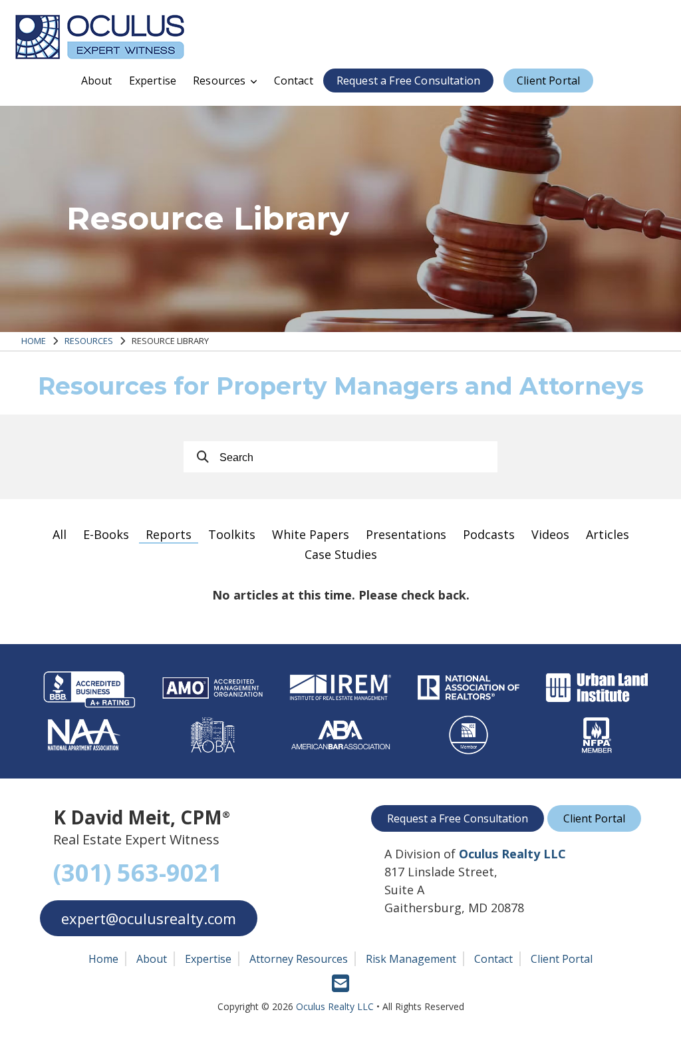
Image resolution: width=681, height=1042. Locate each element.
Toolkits (231, 534)
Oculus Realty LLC (335, 1006)
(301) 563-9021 (137, 872)
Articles (607, 534)
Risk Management (411, 959)
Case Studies (341, 554)
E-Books (106, 534)
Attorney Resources (298, 959)
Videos (550, 534)
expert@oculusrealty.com (148, 918)
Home (33, 341)
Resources (219, 80)
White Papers (310, 534)
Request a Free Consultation (408, 80)
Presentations (406, 534)
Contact (293, 80)
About (96, 80)
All (60, 534)
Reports (169, 534)
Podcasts (489, 534)
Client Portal (548, 80)
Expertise (152, 80)
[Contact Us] (340, 988)
